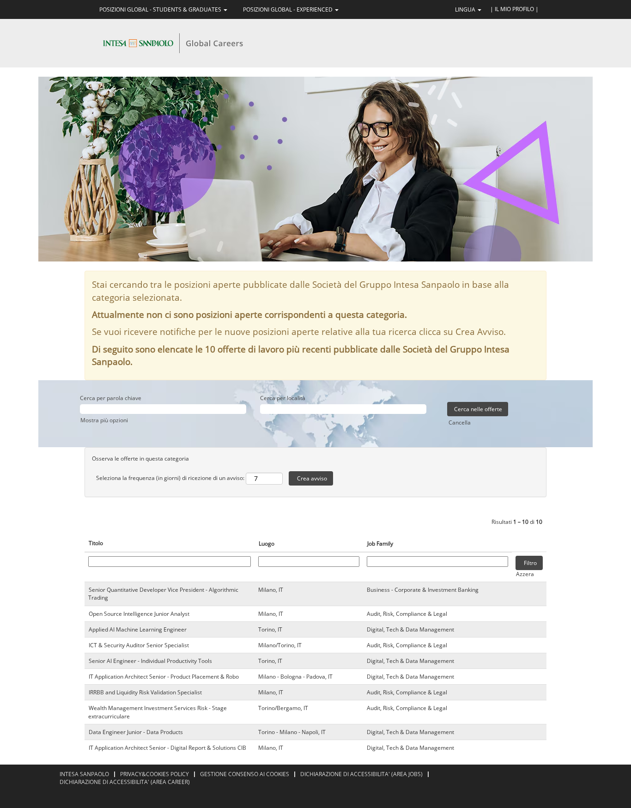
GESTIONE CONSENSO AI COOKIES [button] (244, 774)
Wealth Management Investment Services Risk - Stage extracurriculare (157, 712)
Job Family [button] (380, 543)
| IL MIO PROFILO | (514, 9)
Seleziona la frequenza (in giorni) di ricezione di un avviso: (170, 478)
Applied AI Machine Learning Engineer (138, 629)
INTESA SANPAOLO (84, 774)
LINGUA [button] (466, 9)
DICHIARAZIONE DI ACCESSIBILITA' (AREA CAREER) (125, 782)
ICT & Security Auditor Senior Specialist (139, 645)
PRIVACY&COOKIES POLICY (154, 774)
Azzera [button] (525, 574)
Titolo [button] (96, 543)
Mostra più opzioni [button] (104, 420)
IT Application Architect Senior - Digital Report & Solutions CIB (167, 748)
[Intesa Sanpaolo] (173, 42)
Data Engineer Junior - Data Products (136, 732)
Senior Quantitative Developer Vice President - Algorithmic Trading (163, 593)
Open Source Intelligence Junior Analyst (139, 614)
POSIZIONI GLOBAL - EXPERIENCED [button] (288, 9)
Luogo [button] (266, 543)
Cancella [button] (460, 422)
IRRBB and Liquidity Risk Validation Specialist (145, 692)
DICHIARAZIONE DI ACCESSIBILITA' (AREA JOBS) (361, 774)
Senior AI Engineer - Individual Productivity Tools (150, 661)
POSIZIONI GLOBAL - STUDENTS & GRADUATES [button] (161, 9)
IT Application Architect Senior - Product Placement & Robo (164, 676)
